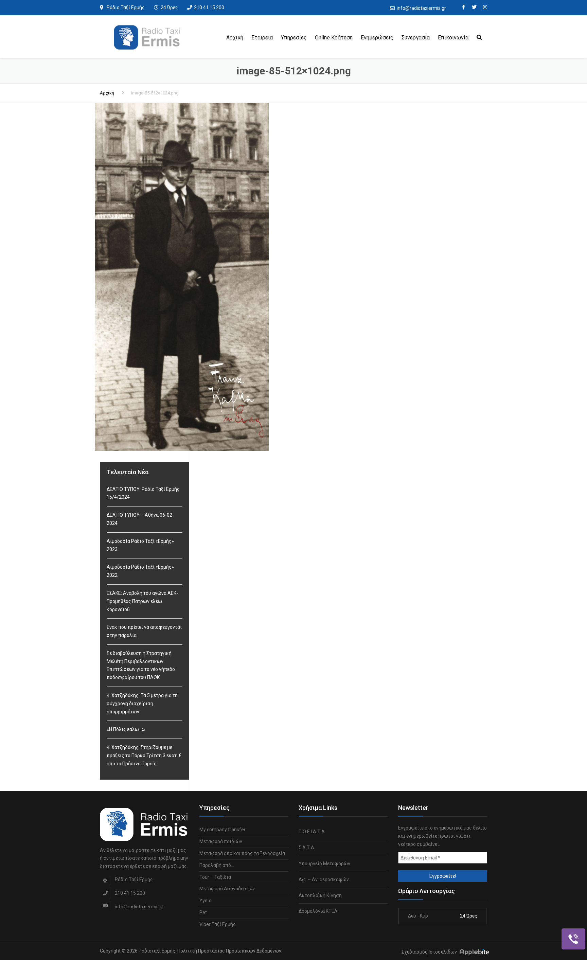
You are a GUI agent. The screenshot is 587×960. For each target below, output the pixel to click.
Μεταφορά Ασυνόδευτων (227, 888)
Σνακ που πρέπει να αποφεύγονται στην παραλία (144, 631)
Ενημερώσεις (377, 37)
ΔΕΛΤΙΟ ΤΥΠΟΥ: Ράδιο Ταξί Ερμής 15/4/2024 (143, 493)
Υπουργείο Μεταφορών (324, 863)
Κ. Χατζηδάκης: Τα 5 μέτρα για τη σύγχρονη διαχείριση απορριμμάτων (142, 703)
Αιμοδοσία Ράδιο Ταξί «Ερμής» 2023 (140, 545)
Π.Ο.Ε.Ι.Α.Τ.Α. (312, 831)
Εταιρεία (262, 37)
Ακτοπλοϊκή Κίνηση (320, 895)
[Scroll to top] (551, 923)
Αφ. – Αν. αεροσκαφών (324, 879)
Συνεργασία (416, 37)
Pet (203, 912)
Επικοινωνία (453, 37)
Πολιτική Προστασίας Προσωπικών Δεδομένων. (229, 951)
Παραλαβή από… (216, 865)
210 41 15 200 (209, 7)
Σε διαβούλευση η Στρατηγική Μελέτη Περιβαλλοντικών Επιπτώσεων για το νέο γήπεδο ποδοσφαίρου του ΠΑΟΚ (141, 665)
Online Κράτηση (334, 37)
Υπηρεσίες (294, 37)
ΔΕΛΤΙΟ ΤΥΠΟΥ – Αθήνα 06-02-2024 (140, 519)
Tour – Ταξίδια (215, 877)
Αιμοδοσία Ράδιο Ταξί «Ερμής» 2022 (140, 571)
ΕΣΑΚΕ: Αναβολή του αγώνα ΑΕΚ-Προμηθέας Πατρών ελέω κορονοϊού (142, 601)
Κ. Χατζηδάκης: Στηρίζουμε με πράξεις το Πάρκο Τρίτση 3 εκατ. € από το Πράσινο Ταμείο (144, 755)
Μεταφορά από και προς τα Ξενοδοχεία (242, 853)
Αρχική (234, 37)
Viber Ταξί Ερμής (217, 924)
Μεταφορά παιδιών (220, 841)
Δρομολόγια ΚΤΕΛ (318, 911)
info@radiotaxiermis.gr (421, 8)
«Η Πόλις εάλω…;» (126, 729)
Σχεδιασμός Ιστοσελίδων (429, 952)
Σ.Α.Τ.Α (306, 847)
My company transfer (222, 829)
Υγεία (205, 900)
